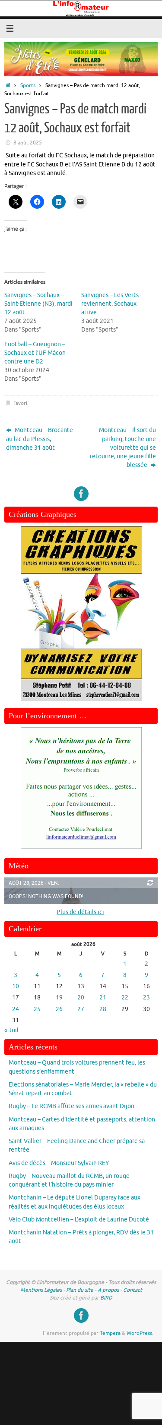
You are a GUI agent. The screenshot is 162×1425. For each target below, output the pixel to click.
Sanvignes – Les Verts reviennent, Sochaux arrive (110, 303)
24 (15, 1009)
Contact (132, 1290)
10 (15, 986)
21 (102, 997)
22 (124, 997)
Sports (27, 85)
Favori (20, 403)
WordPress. (140, 1333)
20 (80, 997)
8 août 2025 (27, 142)
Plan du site (79, 1290)
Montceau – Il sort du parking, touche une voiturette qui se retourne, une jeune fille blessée (123, 447)
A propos (108, 1290)
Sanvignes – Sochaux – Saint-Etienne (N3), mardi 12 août (38, 303)
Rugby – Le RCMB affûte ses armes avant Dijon (71, 1106)
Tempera (110, 1333)
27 (80, 1009)
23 (146, 997)
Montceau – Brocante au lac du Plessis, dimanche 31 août (39, 438)
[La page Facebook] (81, 493)
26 (59, 1009)
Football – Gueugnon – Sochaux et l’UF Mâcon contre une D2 (35, 353)
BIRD (106, 1297)
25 (37, 1009)
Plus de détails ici (80, 912)
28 (102, 1009)
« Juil (11, 1030)
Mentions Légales (41, 1290)
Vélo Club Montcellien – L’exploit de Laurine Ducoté (79, 1219)
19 (59, 997)
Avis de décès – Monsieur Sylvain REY (59, 1163)
